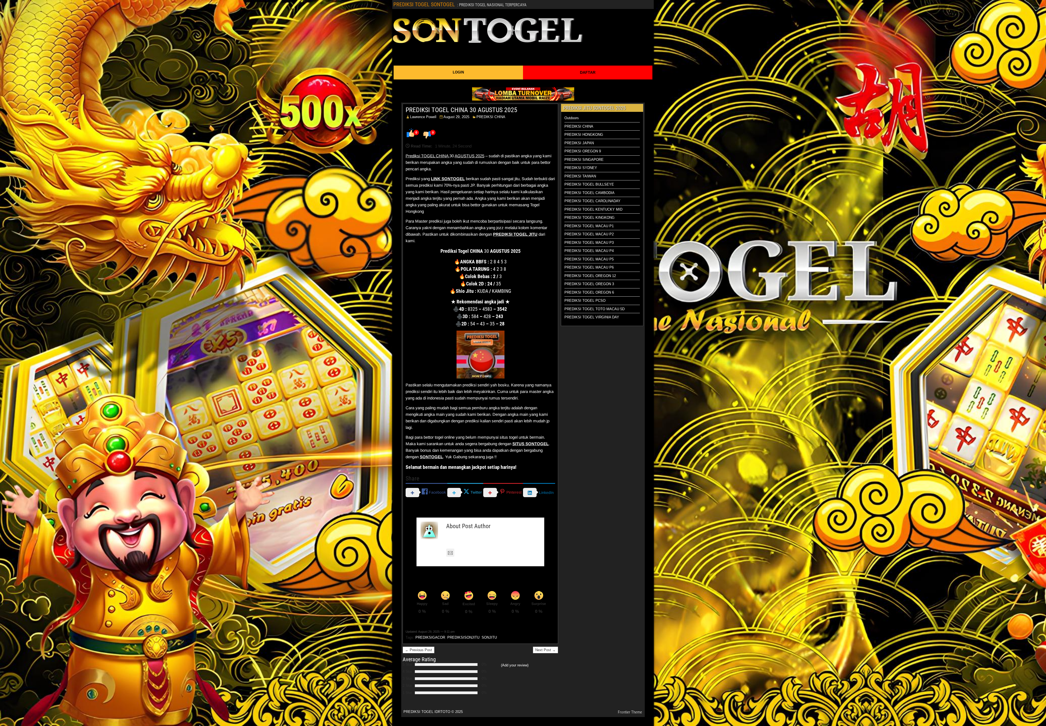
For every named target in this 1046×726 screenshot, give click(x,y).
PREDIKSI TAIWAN (580, 176)
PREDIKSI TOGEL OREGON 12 (590, 276)
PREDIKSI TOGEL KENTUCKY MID (593, 209)
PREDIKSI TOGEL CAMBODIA (589, 193)
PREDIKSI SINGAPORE (584, 160)
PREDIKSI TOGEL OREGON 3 (589, 284)
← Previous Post (418, 650)
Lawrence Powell (423, 117)
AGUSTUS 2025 (469, 155)
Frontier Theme (630, 712)
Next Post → (545, 650)
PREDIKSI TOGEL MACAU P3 (589, 243)
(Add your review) (514, 665)
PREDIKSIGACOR (430, 637)
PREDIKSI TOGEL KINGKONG (589, 218)
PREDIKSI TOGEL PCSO (585, 301)
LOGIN (458, 72)
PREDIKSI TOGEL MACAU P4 (589, 251)
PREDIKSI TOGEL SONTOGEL (424, 4)
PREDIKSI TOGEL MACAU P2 (589, 234)
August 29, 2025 (456, 117)
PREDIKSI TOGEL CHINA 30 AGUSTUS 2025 (461, 110)
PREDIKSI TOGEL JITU (515, 234)
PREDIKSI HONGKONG (583, 135)
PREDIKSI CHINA (490, 117)
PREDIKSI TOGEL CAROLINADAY (592, 201)
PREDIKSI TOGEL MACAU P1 (589, 226)
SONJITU (489, 637)
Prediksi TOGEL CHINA (427, 155)
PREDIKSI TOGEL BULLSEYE (589, 184)
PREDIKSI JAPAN (579, 143)
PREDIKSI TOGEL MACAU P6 (589, 267)
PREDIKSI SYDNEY (580, 168)
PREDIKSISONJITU (463, 637)
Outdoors (571, 118)
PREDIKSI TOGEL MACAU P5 (589, 259)
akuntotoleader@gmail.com (481, 552)
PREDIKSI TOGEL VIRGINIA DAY (591, 317)
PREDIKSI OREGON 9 (582, 151)
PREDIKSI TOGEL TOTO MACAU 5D (594, 309)
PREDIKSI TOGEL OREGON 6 (589, 292)
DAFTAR (587, 72)
